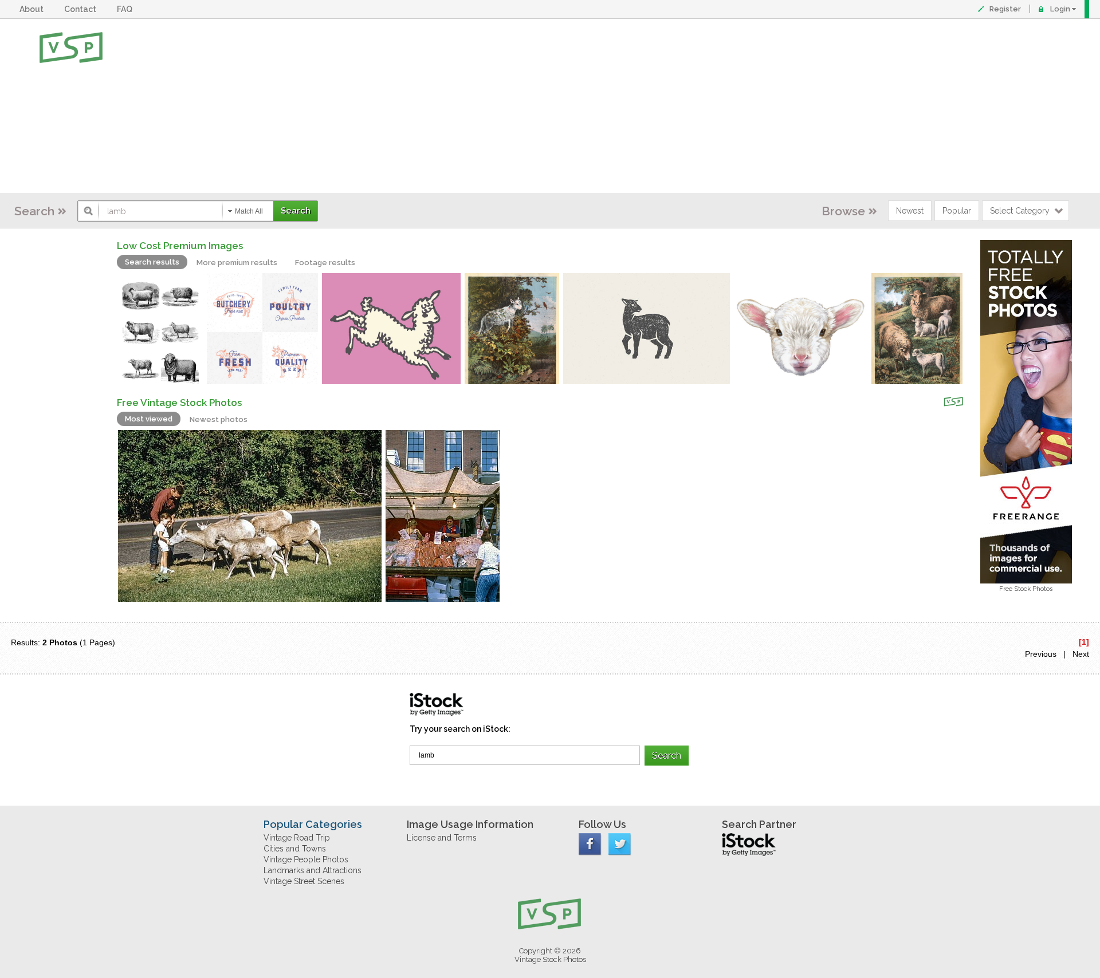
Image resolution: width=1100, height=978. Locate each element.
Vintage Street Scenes (304, 881)
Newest (910, 210)
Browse (843, 211)
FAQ (126, 9)
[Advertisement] (587, 106)
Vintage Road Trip (297, 837)
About (33, 9)
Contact (82, 9)
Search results (152, 262)
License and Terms (442, 837)
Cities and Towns (295, 848)
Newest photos (218, 419)
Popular (956, 210)
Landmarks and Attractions (313, 870)
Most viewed (148, 419)
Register (1005, 9)
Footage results (325, 262)
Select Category (1020, 210)
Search (34, 211)
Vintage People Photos (306, 859)
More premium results (237, 262)
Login (1060, 9)
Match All (249, 211)
